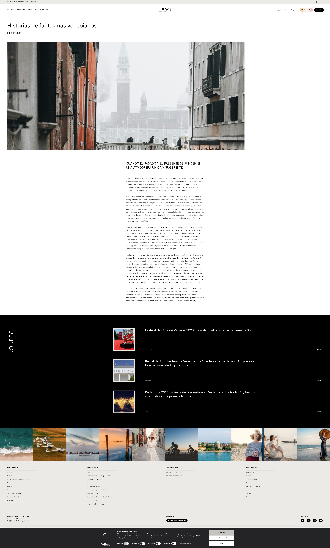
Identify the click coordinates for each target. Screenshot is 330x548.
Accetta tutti (221, 532)
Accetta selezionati (221, 538)
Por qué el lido (32, 10)
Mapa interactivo (31, 1)
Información (44, 10)
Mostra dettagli (184, 543)
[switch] (140, 543)
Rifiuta (221, 543)
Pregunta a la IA (306, 9)
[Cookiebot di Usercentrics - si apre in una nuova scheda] (105, 544)
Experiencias (21, 10)
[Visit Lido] (165, 10)
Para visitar (11, 10)
